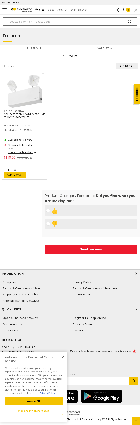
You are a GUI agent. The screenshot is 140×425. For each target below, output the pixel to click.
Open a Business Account (20, 318)
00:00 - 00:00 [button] (55, 9)
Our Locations (12, 324)
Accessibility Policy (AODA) (21, 300)
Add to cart (15, 174)
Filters (34, 48)
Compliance (11, 282)
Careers (78, 330)
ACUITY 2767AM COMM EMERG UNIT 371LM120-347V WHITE (24, 116)
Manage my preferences (33, 410)
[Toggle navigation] (4, 9)
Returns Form (82, 324)
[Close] (63, 357)
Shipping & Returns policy (20, 294)
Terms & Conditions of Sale (21, 288)
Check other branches (20, 152)
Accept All (33, 401)
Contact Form (12, 330)
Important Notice (84, 294)
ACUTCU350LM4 (14, 111)
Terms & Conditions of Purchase (95, 288)
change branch (79, 9)
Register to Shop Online (89, 318)
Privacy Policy (82, 282)
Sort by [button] (103, 48)
